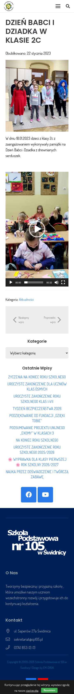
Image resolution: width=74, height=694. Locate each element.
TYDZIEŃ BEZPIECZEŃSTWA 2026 (37, 408)
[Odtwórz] (11, 282)
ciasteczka (32, 691)
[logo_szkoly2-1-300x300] (9, 6)
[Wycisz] (56, 282)
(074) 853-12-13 (24, 647)
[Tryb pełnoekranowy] (63, 282)
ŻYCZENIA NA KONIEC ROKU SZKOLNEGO (37, 377)
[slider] (33, 282)
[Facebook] (28, 494)
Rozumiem (49, 690)
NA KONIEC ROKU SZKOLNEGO (37, 440)
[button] (57, 6)
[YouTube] (45, 494)
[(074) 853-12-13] (10, 647)
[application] (37, 229)
